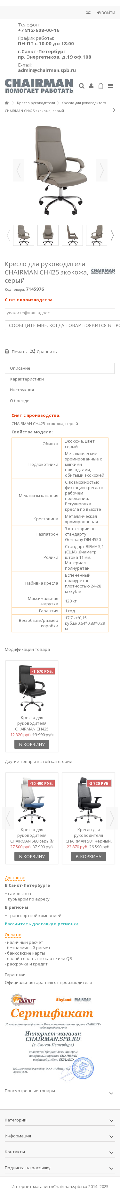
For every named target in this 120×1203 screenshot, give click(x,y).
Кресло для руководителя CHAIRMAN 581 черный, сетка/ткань (89, 838)
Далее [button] (102, 170)
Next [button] (112, 235)
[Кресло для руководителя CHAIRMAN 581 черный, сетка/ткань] (88, 800)
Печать (19, 351)
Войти (107, 13)
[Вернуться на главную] (7, 103)
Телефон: (39, 27)
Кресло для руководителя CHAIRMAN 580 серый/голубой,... (32, 838)
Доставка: (15, 877)
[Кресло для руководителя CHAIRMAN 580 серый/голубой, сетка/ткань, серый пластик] (32, 800)
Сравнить (47, 351)
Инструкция (22, 390)
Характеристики (27, 379)
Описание (20, 368)
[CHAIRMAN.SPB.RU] (39, 86)
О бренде (19, 400)
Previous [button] (8, 235)
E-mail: (47, 67)
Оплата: (13, 934)
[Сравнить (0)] (88, 13)
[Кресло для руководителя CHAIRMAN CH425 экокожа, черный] (32, 688)
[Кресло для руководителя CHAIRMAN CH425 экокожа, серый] (23, 235)
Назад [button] (18, 170)
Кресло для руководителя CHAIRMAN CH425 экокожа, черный (32, 726)
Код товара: (15, 289)
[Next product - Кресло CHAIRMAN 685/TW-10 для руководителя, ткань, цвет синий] (114, 110)
